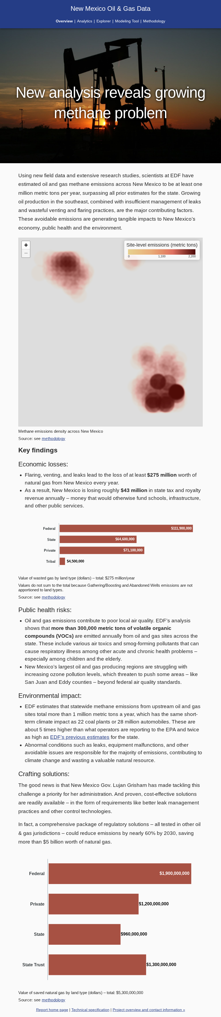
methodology (53, 438)
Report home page (52, 1010)
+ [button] (26, 245)
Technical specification (90, 1010)
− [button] (26, 253)
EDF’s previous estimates (79, 737)
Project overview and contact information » (149, 1010)
